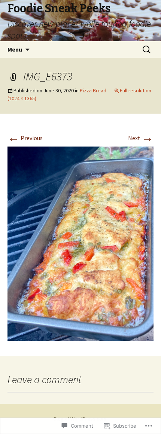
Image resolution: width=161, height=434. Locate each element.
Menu (14, 49)
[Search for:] (147, 49)
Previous (25, 138)
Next (141, 138)
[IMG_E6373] (80, 243)
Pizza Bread (93, 90)
